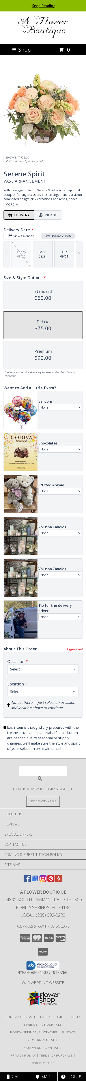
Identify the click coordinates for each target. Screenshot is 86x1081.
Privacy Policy (23, 1055)
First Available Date (58, 236)
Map (44, 1077)
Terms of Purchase (56, 1055)
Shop (24, 49)
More (9, 204)
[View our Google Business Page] (35, 880)
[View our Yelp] (58, 880)
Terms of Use (43, 1063)
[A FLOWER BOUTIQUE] (43, 38)
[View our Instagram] (43, 880)
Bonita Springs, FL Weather (34, 1032)
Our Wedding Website (43, 982)
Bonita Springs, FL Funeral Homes (35, 1017)
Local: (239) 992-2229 (43, 915)
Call (16, 1077)
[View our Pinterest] (50, 880)
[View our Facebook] (27, 880)
